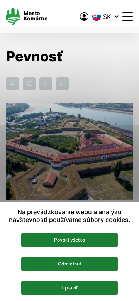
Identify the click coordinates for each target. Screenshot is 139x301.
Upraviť (69, 288)
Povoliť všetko (69, 240)
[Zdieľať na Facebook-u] (45, 83)
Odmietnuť (69, 264)
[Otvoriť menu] (127, 16)
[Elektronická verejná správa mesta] (84, 16)
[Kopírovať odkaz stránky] (12, 83)
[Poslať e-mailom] (29, 83)
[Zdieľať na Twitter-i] (62, 83)
